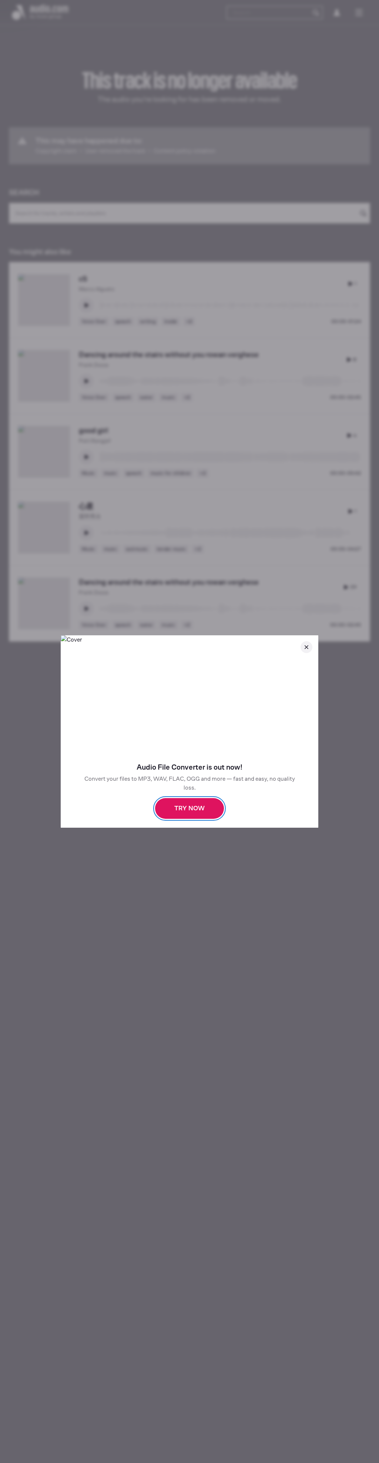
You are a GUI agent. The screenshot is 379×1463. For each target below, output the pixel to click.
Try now (189, 808)
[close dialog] (306, 647)
